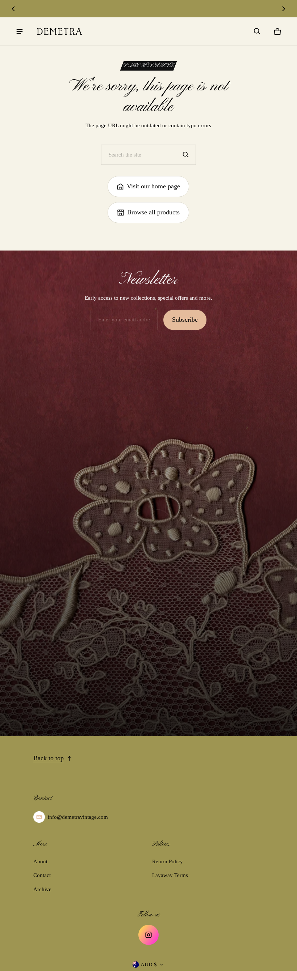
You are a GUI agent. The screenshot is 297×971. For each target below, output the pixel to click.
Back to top (48, 758)
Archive (42, 889)
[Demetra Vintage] (59, 31)
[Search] (186, 155)
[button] (257, 31)
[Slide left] (13, 8)
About (40, 861)
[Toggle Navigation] (19, 31)
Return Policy (167, 861)
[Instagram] (148, 935)
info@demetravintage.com (78, 817)
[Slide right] (283, 8)
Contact (42, 875)
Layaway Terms (170, 875)
